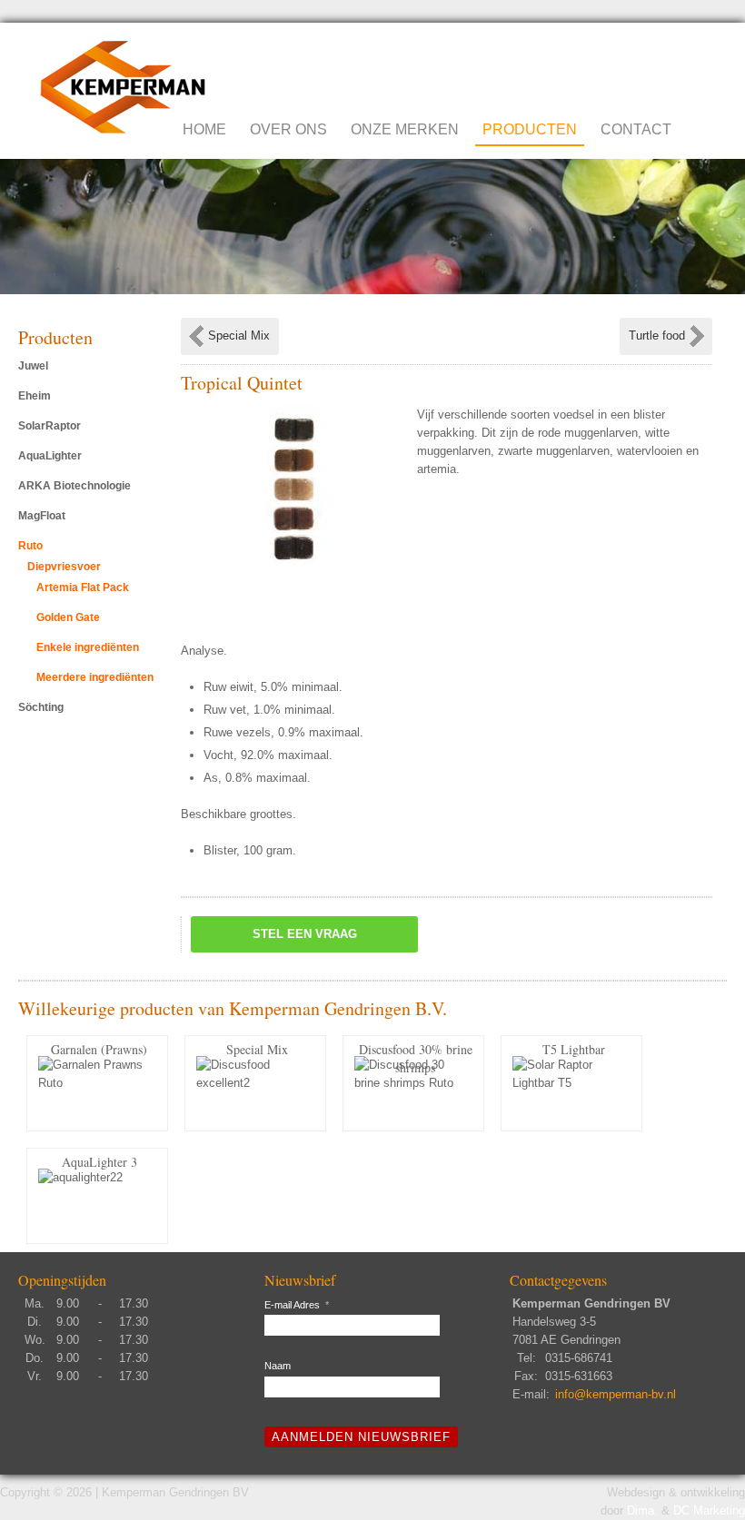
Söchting (41, 707)
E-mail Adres (296, 1304)
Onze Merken (405, 129)
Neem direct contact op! (632, 63)
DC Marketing (709, 1510)
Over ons (288, 129)
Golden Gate (68, 617)
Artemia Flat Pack (82, 587)
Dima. (642, 1510)
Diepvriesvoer (64, 566)
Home (204, 129)
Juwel (33, 366)
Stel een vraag (305, 934)
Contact (636, 129)
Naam (277, 1365)
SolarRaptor (49, 425)
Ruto (30, 545)
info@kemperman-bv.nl (615, 1394)
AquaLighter (50, 455)
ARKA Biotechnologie (74, 485)
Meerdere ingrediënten (95, 677)
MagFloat (41, 515)
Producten (529, 129)
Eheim (34, 396)
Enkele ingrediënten (87, 647)
